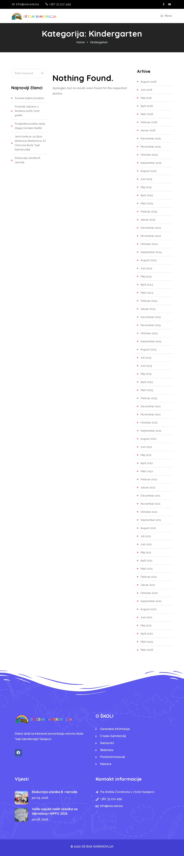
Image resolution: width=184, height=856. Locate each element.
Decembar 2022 (151, 406)
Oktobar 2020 (149, 593)
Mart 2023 (147, 390)
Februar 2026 (149, 122)
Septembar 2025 (151, 162)
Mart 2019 (147, 641)
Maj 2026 (146, 98)
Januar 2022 (148, 487)
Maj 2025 (146, 187)
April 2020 (147, 633)
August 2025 (149, 171)
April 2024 (147, 284)
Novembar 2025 (151, 146)
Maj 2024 (146, 276)
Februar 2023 (149, 398)
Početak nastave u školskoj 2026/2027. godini (27, 111)
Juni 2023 (146, 365)
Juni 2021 (146, 544)
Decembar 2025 (151, 138)
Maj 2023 (146, 374)
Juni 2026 (146, 89)
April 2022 (147, 463)
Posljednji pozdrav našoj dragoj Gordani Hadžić (30, 126)
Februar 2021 (149, 576)
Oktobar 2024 (149, 244)
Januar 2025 (148, 219)
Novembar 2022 (151, 414)
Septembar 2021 (151, 520)
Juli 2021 (146, 536)
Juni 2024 (146, 268)
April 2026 (147, 106)
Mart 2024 (147, 292)
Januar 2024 (148, 309)
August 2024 (149, 260)
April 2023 (147, 382)
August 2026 (149, 81)
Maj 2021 (146, 552)
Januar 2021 (148, 585)
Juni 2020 (146, 617)
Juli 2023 (146, 357)
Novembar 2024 (151, 236)
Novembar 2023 (151, 325)
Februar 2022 (149, 479)
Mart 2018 (147, 649)
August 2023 (148, 349)
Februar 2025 (149, 211)
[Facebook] (18, 752)
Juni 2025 (146, 179)
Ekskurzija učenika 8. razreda (28, 160)
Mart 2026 (147, 114)
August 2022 (148, 438)
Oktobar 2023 (149, 333)
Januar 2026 (148, 130)
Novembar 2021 (150, 503)
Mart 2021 (147, 568)
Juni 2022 (146, 447)
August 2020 (149, 609)
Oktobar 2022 (149, 422)
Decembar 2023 (151, 317)
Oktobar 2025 (149, 154)
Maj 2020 (146, 625)
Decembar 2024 (151, 227)
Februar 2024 (149, 300)
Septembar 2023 (151, 341)
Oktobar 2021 (149, 511)
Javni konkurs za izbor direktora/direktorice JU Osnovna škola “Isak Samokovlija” (30, 143)
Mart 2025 (147, 203)
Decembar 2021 (150, 495)
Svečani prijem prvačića (29, 98)
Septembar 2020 (151, 601)
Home (80, 42)
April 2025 (147, 195)
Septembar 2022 (151, 430)
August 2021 (148, 528)
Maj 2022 (146, 455)
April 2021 (147, 560)
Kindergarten (99, 42)
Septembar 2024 (151, 252)
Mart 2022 (147, 471)
